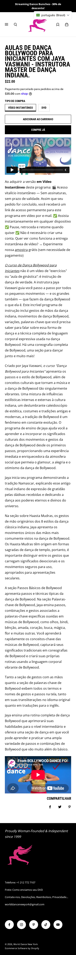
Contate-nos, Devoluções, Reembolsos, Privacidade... (36, 897)
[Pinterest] (33, 924)
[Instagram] (21, 924)
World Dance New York (25, 944)
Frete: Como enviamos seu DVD (24, 890)
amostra (21, 250)
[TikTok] (45, 924)
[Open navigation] (9, 24)
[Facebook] (9, 924)
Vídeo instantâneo (20, 107)
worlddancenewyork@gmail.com (24, 904)
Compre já (38, 129)
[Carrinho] (66, 24)
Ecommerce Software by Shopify (22, 948)
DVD (44, 107)
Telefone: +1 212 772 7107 (20, 882)
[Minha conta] (57, 24)
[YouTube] (58, 924)
